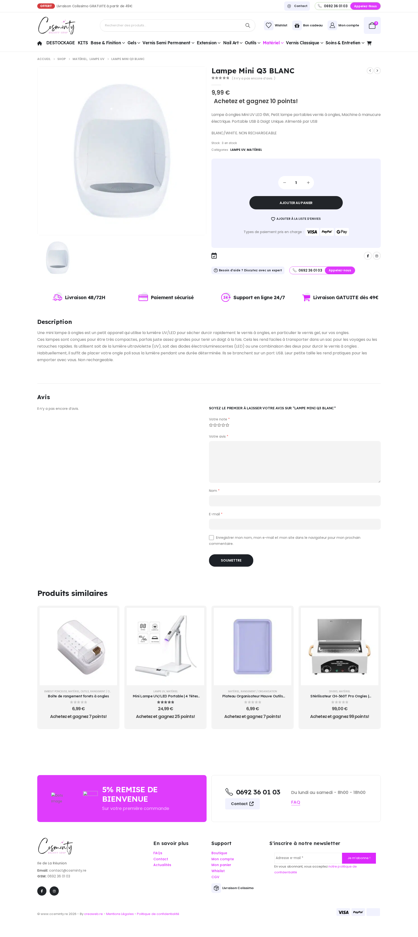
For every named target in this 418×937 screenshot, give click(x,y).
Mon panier (221, 865)
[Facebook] (368, 256)
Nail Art (231, 42)
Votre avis (218, 436)
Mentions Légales (120, 914)
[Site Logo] (56, 25)
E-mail (216, 514)
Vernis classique (302, 42)
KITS (83, 42)
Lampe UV (238, 150)
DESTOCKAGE (60, 42)
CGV (215, 877)
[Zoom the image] (55, 840)
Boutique (219, 853)
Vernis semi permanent (166, 42)
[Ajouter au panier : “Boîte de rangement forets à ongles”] (110, 615)
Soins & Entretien (343, 42)
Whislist (218, 871)
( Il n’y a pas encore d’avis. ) (253, 78)
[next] (377, 70)
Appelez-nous (365, 6)
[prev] (370, 70)
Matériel (271, 42)
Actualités (162, 865)
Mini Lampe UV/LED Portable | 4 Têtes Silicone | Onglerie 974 (165, 698)
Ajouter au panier (296, 202)
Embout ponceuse (55, 691)
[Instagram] (377, 256)
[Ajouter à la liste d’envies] (109, 627)
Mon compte (222, 859)
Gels (131, 42)
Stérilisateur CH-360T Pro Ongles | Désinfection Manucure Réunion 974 (339, 698)
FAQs (157, 853)
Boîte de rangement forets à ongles (78, 696)
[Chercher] (247, 25)
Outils (250, 42)
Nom (214, 490)
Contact (240, 804)
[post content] (78, 646)
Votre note (219, 419)
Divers (333, 691)
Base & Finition (105, 42)
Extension (206, 42)
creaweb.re (94, 914)
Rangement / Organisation (108, 691)
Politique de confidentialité (158, 914)
